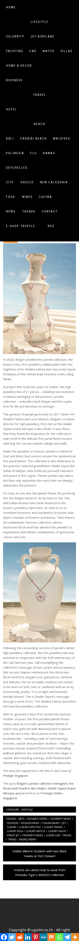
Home (11, 7)
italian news (51, 823)
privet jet (13, 835)
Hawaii (49, 153)
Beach (39, 124)
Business (14, 80)
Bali (10, 138)
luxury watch (35, 831)
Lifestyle (39, 22)
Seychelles (17, 168)
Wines (27, 197)
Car (32, 51)
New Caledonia (54, 182)
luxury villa (15, 831)
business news (38, 818)
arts (21, 818)
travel (67, 835)
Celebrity (15, 36)
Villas (67, 51)
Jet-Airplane (42, 36)
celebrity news (61, 818)
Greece (27, 182)
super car (53, 835)
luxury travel (53, 827)
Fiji (33, 153)
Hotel (11, 109)
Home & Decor (19, 65)
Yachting (14, 51)
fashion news (30, 823)
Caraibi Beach (33, 138)
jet (64, 823)
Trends (29, 211)
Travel (39, 95)
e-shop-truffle (20, 226)
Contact (50, 211)
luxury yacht (57, 831)
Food (10, 197)
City (10, 182)
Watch (48, 51)
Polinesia (15, 153)
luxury (11, 827)
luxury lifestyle (30, 827)
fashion (12, 823)
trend (12, 839)
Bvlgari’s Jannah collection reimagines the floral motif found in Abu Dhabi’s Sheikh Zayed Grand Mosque (39, 788)
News (11, 211)
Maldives (61, 138)
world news (27, 839)
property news (32, 835)
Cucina (45, 197)
